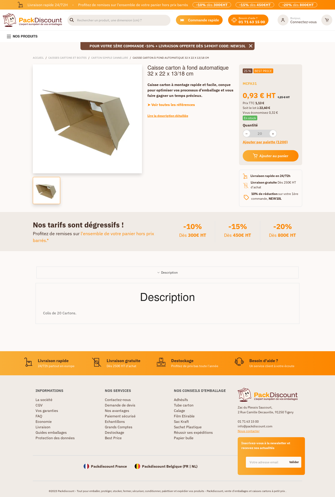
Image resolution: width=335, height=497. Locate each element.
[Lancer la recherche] (71, 20)
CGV (39, 405)
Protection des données (55, 438)
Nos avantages (117, 410)
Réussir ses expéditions (193, 432)
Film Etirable (184, 416)
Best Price (113, 438)
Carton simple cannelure (109, 57)
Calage (179, 410)
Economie (44, 421)
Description (169, 272)
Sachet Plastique (188, 427)
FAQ (39, 416)
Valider (294, 462)
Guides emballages (51, 432)
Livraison (43, 427)
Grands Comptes (118, 427)
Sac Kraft (181, 421)
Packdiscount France (109, 466)
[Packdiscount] (32, 19)
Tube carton (183, 405)
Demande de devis (120, 405)
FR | (188, 466)
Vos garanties (47, 410)
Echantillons (115, 421)
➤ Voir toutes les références (171, 104)
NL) (194, 466)
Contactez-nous (118, 399)
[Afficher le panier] (326, 20)
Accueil (38, 57)
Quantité (250, 125)
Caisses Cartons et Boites (67, 57)
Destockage (114, 432)
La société (44, 399)
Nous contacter (249, 431)
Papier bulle (183, 438)
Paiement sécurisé (120, 416)
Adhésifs (181, 399)
